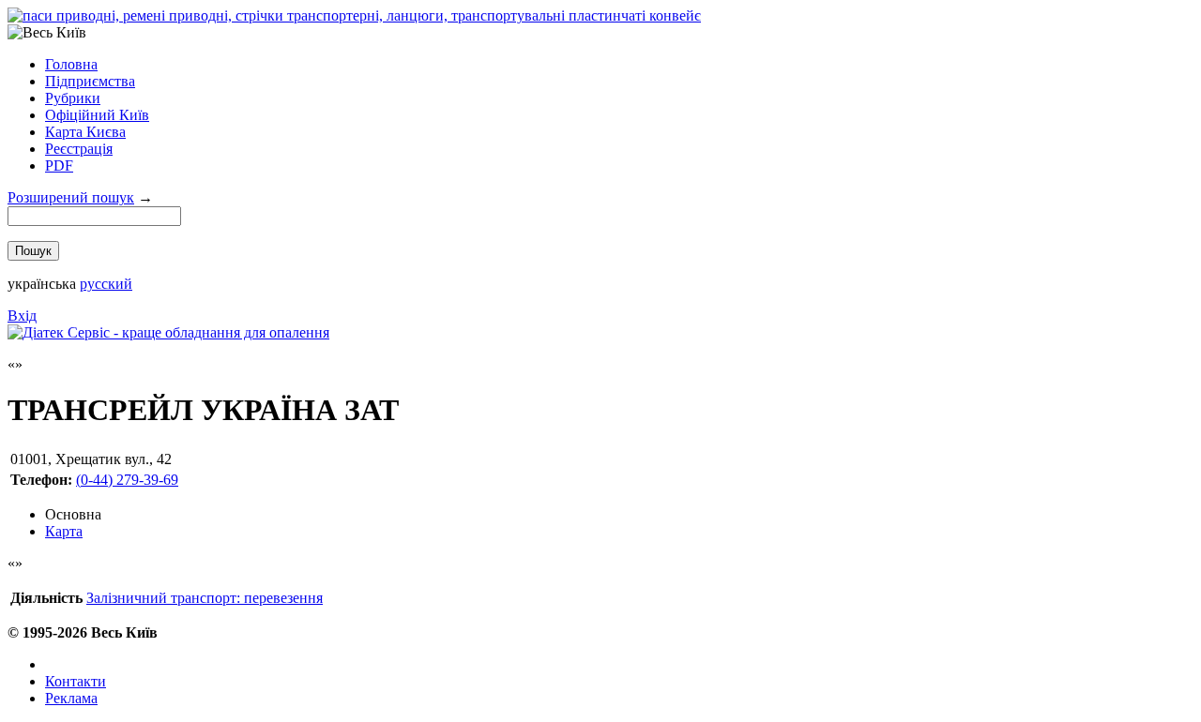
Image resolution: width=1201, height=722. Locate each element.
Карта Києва (85, 132)
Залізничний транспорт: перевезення (204, 598)
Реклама (71, 698)
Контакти (75, 681)
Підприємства (90, 81)
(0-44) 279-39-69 (127, 480)
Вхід (22, 315)
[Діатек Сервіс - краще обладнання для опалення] (168, 332)
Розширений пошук (71, 197)
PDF (59, 165)
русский (106, 284)
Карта (64, 531)
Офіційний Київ (97, 115)
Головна (71, 64)
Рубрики (72, 98)
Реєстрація (79, 149)
